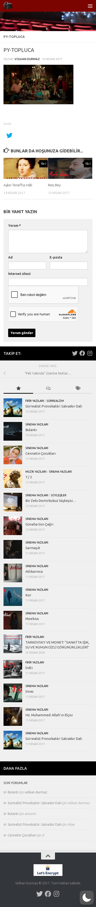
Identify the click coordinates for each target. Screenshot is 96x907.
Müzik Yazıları (35, 471)
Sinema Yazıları (36, 424)
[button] (87, 898)
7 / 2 (28, 477)
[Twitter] (75, 353)
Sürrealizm (55, 400)
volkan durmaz (27, 59)
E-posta (56, 257)
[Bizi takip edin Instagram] (90, 353)
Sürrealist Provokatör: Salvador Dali (53, 406)
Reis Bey (54, 185)
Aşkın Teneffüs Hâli (17, 185)
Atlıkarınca (34, 571)
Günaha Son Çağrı (39, 524)
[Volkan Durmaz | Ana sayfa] (9, 6)
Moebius (32, 619)
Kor (28, 595)
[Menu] (90, 6)
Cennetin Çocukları (40, 453)
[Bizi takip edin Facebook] (82, 353)
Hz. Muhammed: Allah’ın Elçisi (49, 715)
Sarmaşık (32, 548)
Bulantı (31, 430)
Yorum (14, 225)
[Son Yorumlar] (48, 389)
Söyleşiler (58, 495)
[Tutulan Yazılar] (18, 389)
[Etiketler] (78, 389)
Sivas (29, 691)
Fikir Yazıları (34, 400)
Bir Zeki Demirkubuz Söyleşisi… (50, 501)
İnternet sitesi (19, 274)
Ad (10, 257)
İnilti (29, 668)
